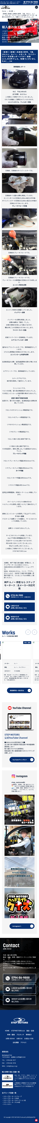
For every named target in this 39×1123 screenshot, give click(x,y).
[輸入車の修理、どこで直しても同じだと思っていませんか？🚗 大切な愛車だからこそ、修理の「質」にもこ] (19, 810)
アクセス (23, 1042)
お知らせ (19, 1038)
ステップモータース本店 (11, 1098)
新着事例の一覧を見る (17, 690)
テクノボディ (7, 1104)
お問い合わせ (10, 1038)
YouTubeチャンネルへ (19, 760)
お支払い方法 (28, 1038)
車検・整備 (11, 1034)
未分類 (11, 11)
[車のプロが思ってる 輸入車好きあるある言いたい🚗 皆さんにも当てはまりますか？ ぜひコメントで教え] (19, 841)
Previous (28, 632)
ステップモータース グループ (12, 1096)
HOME (7, 1031)
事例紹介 (29, 1034)
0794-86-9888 (32, 2)
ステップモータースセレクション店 (14, 1100)
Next (34, 632)
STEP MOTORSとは (18, 1031)
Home (4, 11)
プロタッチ (20, 1034)
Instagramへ (16, 926)
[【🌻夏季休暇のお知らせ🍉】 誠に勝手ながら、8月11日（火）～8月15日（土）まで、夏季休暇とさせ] (19, 872)
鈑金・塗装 (30, 1031)
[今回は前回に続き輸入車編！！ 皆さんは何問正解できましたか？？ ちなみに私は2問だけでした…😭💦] (19, 903)
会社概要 (16, 1042)
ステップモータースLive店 (11, 1102)
